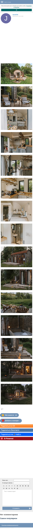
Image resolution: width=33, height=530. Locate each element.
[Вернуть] (6, 486)
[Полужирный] (9, 486)
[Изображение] (28, 486)
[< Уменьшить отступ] (22, 486)
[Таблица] (6, 488)
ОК (16, 10)
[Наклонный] (12, 486)
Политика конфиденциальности (10, 525)
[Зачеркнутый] (14, 486)
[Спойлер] (12, 488)
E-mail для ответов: (7, 482)
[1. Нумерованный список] (20, 486)
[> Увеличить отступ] (25, 486)
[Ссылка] (9, 488)
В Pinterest (8, 438)
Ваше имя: (5, 480)
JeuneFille (15, 14)
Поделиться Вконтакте (10, 430)
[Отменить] (3, 486)
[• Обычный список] (17, 486)
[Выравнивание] (14, 488)
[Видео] (3, 488)
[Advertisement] (16, 40)
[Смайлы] (17, 488)
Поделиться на (11, 434)
